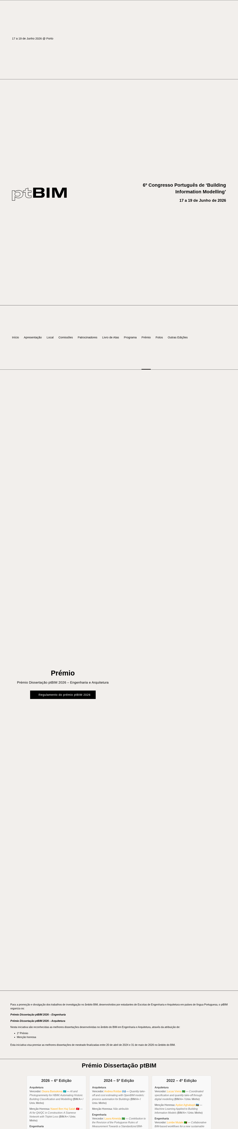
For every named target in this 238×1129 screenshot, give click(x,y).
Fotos (159, 337)
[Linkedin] (224, 39)
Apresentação (33, 337)
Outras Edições (178, 337)
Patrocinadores (87, 337)
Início (15, 337)
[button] (224, 337)
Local (50, 337)
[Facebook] (216, 39)
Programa (130, 337)
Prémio (146, 337)
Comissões (65, 337)
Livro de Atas (110, 337)
